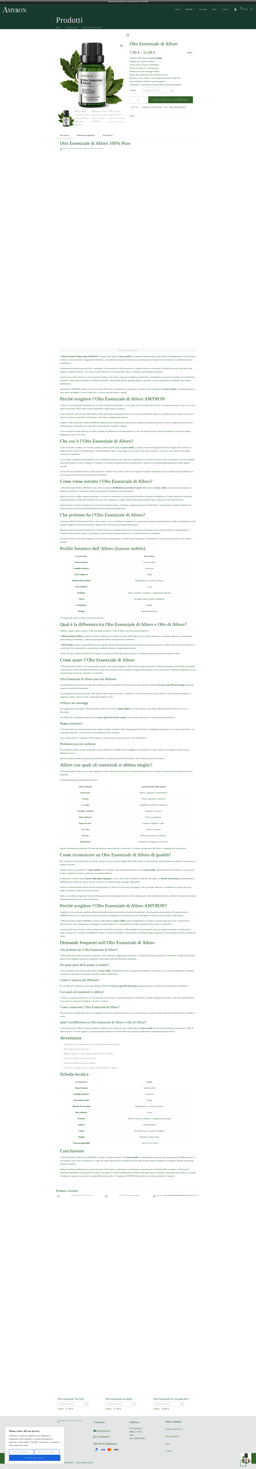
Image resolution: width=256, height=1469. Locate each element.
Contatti (169, 1451)
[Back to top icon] (243, 1463)
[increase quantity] (144, 100)
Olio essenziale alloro (177, 107)
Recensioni (108, 135)
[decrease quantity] (132, 100)
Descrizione (64, 135)
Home (58, 27)
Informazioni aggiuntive (86, 135)
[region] (34, 1445)
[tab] (64, 135)
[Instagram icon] (189, 1463)
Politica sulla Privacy (174, 1429)
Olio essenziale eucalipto (119, 1398)
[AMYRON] (14, 9)
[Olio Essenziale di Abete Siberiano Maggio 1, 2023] (248, 1458)
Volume (133, 90)
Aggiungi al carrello (170, 100)
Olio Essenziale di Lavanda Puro (171, 1398)
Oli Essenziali (71, 27)
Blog (168, 1444)
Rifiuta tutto (47, 1452)
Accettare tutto (34, 1458)
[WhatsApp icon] (195, 1463)
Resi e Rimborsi (172, 1436)
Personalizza (21, 1452)
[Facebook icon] (186, 1463)
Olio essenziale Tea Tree (70, 1398)
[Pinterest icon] (192, 1463)
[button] (121, 45)
